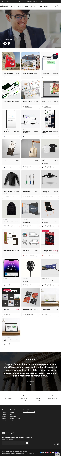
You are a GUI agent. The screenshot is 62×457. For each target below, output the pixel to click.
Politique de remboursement (20, 453)
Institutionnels (13, 422)
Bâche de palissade (8, 73)
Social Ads (6, 160)
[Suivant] (42, 1)
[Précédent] (19, 1)
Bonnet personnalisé (8, 221)
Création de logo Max (9, 250)
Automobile (12, 412)
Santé (11, 423)
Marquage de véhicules (26, 251)
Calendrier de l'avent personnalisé (47, 251)
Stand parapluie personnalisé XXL (27, 221)
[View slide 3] (32, 384)
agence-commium (7, 100)
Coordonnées (13, 453)
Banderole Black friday (47, 280)
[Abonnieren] (27, 443)
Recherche (4, 412)
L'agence (4, 420)
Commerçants (13, 416)
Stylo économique (27, 191)
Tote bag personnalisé (26, 161)
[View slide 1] (29, 384)
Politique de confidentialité (6, 453)
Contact (4, 418)
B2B (11, 414)
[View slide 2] (30, 384)
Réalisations (4, 416)
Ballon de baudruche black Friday (27, 280)
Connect (4, 414)
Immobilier (12, 420)
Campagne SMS (45, 73)
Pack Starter (6, 309)
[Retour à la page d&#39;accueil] (2, 39)
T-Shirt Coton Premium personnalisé (45, 162)
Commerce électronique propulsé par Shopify (18, 451)
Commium (24, 129)
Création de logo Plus (9, 101)
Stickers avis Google (28, 309)
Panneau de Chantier (28, 73)
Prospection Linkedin (9, 280)
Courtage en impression (15, 418)
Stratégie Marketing (27, 101)
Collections (7, 39)
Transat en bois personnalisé (45, 221)
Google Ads (6, 131)
